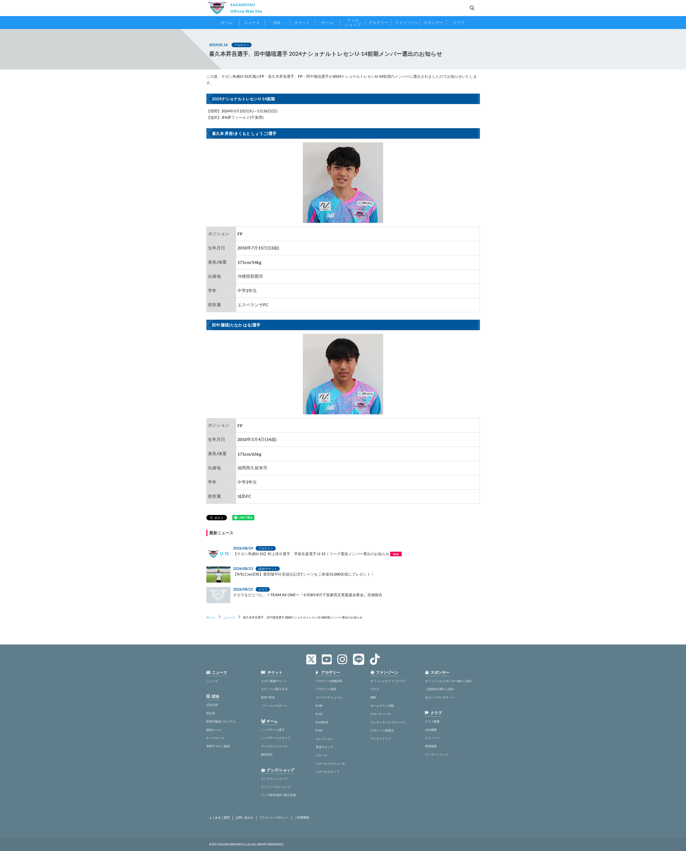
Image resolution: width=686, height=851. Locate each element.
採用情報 (431, 746)
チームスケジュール (274, 746)
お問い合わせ (244, 817)
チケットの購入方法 (274, 689)
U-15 (319, 714)
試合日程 (212, 704)
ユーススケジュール (329, 697)
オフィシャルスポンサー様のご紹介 (448, 681)
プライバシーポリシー (274, 817)
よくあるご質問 (219, 817)
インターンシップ (437, 754)
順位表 (210, 713)
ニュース (229, 617)
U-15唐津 (322, 722)
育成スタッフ (324, 747)
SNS (373, 697)
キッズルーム (215, 737)
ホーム (210, 617)
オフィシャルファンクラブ (388, 681)
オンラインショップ (274, 778)
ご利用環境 (301, 817)
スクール (321, 755)
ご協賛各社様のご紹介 (439, 689)
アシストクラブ (380, 738)
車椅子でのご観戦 (218, 746)
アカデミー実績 (326, 689)
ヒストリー (432, 737)
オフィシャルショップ (275, 786)
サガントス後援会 (382, 730)
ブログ (374, 689)
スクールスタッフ (327, 771)
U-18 (319, 705)
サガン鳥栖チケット (274, 681)
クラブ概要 (432, 721)
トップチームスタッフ (275, 737)
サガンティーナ (380, 714)
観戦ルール (213, 729)
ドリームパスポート (274, 705)
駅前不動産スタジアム (221, 721)
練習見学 (267, 754)
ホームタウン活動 (382, 705)
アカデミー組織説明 (329, 681)
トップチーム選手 (273, 729)
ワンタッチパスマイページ (388, 722)
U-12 (319, 730)
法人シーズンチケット (439, 697)
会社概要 (431, 729)
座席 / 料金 (268, 697)
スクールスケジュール (330, 763)
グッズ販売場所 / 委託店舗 (278, 795)
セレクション (324, 738)
